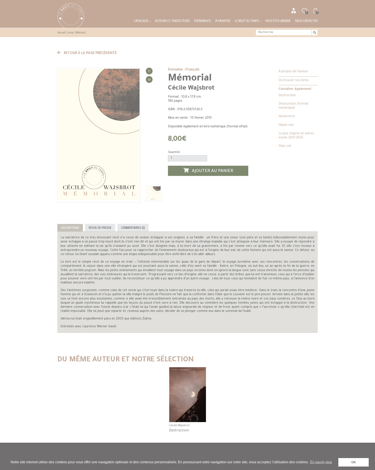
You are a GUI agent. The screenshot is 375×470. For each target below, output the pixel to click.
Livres (70, 32)
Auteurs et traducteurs (172, 21)
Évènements (202, 21)
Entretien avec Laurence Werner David (88, 327)
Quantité (174, 152)
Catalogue (141, 21)
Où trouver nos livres (294, 80)
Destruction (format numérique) (293, 106)
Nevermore (287, 116)
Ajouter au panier (212, 171)
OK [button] (353, 462)
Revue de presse (100, 227)
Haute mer (286, 125)
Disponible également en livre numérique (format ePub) (207, 127)
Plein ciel (285, 146)
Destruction (287, 95)
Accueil (62, 32)
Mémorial (81, 32)
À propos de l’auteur (293, 72)
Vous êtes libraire (278, 21)
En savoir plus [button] (321, 462)
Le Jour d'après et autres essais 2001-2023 (296, 136)
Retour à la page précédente (90, 53)
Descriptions (70, 227)
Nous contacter (306, 21)
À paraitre (222, 21)
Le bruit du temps (247, 21)
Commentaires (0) (133, 227)
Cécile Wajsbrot (191, 88)
